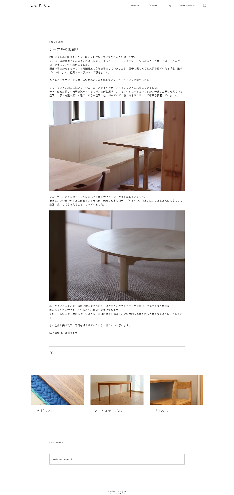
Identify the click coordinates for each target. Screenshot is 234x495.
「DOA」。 (162, 410)
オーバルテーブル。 (109, 410)
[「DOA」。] (176, 390)
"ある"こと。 (44, 410)
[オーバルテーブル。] (117, 390)
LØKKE (39, 5)
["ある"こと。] (57, 390)
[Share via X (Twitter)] (51, 352)
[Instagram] (204, 5)
